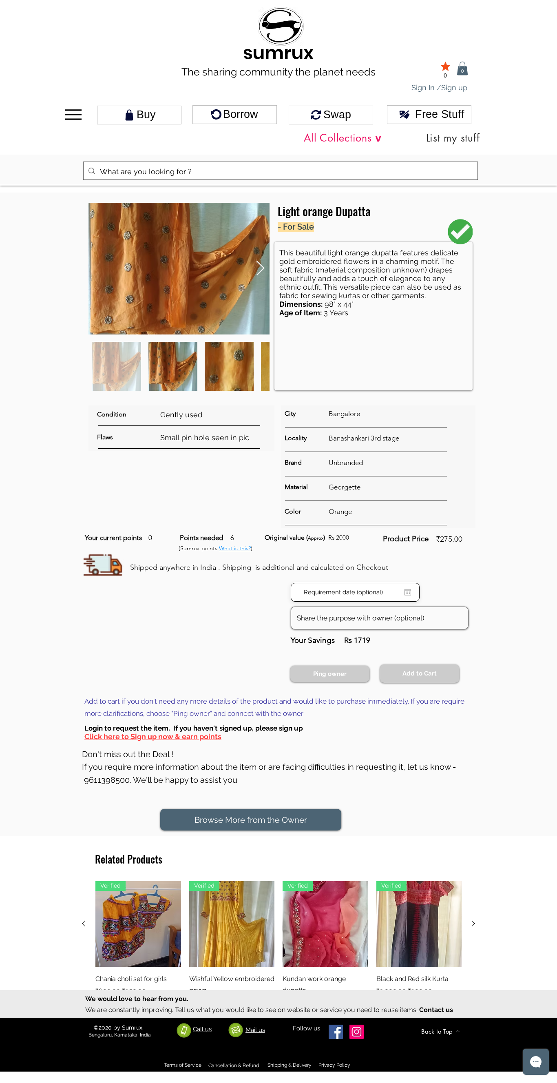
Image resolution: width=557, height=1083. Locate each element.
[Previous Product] (83, 923)
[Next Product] (473, 923)
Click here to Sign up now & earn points (152, 736)
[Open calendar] (407, 592)
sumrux (278, 53)
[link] (462, 68)
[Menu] (73, 114)
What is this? (235, 548)
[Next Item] (260, 269)
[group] (278, 944)
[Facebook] (336, 1032)
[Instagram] (356, 1032)
